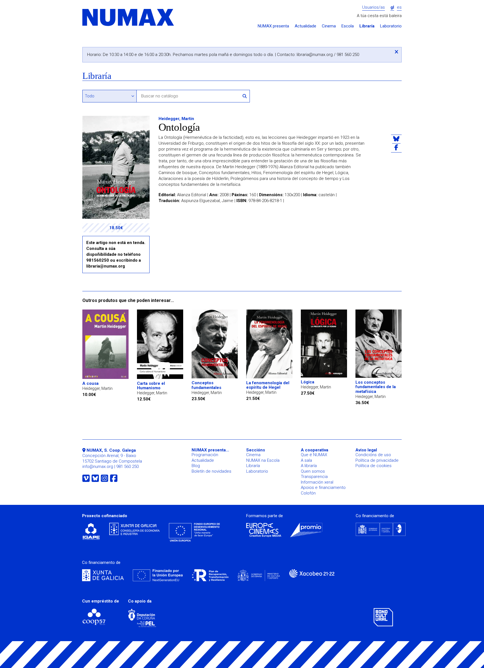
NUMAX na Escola (263, 460)
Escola (347, 26)
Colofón (308, 493)
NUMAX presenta (273, 26)
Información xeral (317, 482)
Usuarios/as (373, 7)
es (399, 7)
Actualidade (305, 26)
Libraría (366, 26)
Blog (196, 465)
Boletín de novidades (211, 471)
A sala (306, 460)
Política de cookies (373, 465)
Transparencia (314, 476)
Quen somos (313, 471)
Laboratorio (391, 26)
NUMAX (128, 18)
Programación (205, 454)
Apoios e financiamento (323, 487)
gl (392, 7)
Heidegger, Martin (176, 118)
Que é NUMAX (314, 454)
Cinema (329, 26)
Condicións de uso (373, 454)
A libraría (309, 465)
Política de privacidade (377, 460)
